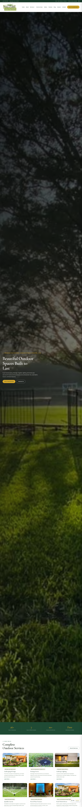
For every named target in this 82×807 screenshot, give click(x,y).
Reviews (50, 7)
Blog (55, 7)
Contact (64, 7)
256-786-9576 (5, 1)
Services (32, 7)
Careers (59, 7)
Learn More (10, 779)
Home (23, 7)
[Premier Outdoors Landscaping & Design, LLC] (10, 7)
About (27, 7)
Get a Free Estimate (73, 7)
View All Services (74, 748)
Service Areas (39, 7)
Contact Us (21, 381)
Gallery (45, 7)
